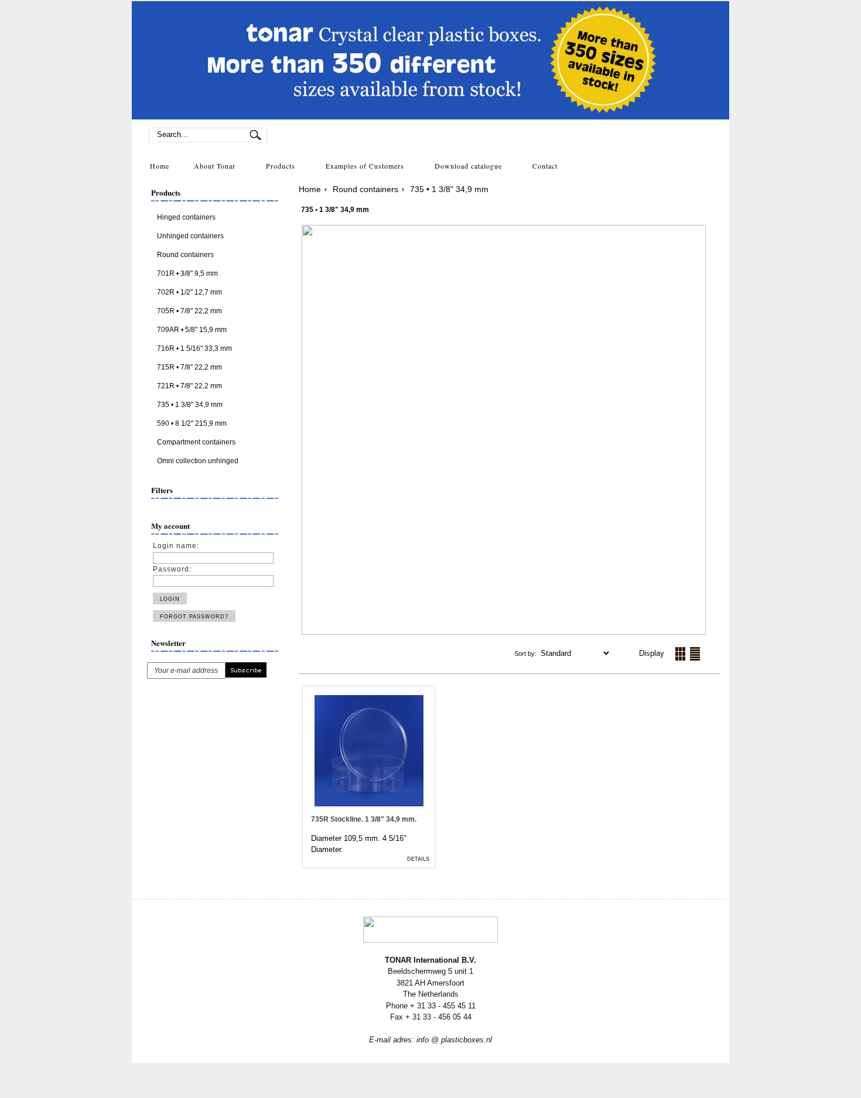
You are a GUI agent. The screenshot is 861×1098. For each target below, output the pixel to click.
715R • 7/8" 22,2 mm (189, 367)
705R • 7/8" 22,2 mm (189, 311)
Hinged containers (186, 217)
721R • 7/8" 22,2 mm (189, 386)
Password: (172, 569)
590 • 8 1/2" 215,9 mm (192, 423)
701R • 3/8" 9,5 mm (187, 273)
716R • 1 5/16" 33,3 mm (194, 348)
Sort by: (526, 653)
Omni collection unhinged (197, 461)
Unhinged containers (190, 236)
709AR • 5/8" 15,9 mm (192, 330)
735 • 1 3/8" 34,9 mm (449, 189)
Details (418, 859)
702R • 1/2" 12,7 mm (189, 292)
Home (310, 189)
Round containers (185, 255)
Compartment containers (196, 442)
